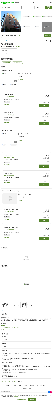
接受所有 (32, 399)
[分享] (50, 40)
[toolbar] (24, 7)
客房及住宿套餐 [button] (9, 35)
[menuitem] (36, 2)
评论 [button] (15, 35)
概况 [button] (3, 35)
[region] (26, 397)
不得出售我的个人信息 (26, 388)
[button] (7, 2)
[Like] (47, 41)
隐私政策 (16, 396)
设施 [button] (19, 35)
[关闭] (50, 395)
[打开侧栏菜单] (51, 2)
